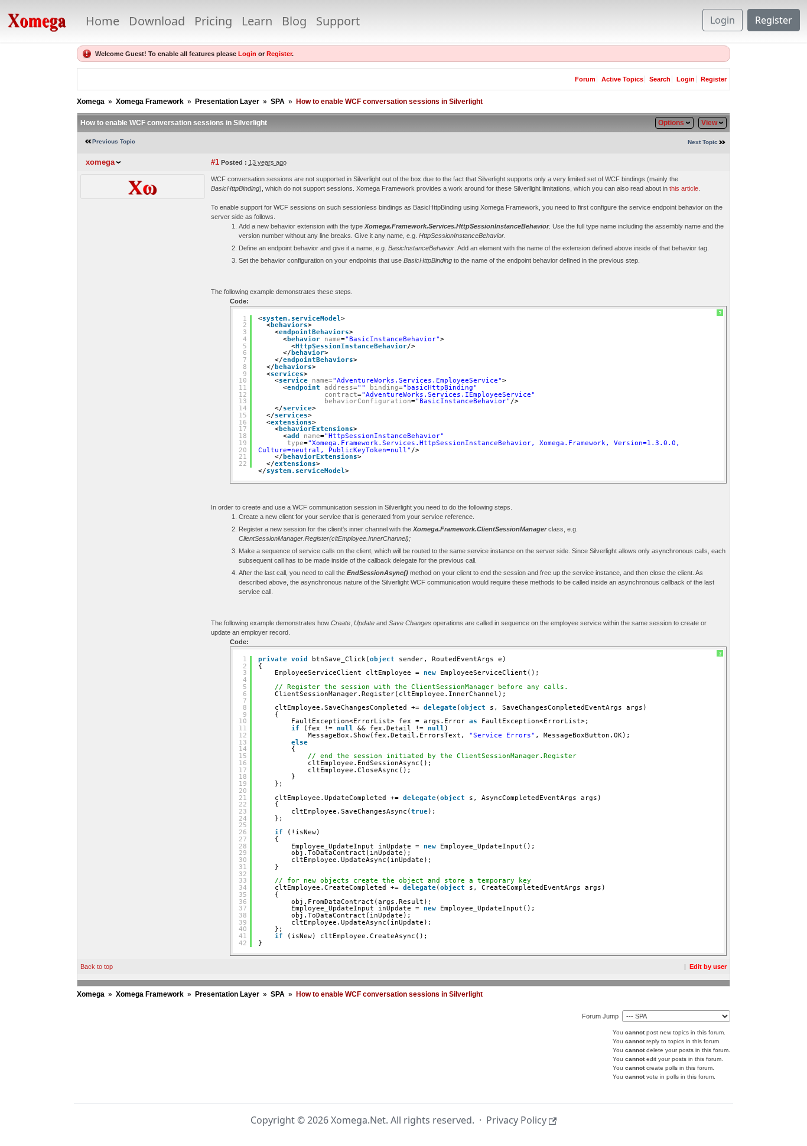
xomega (100, 162)
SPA (278, 101)
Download (157, 21)
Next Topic (703, 142)
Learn (257, 21)
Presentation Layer (227, 101)
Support (338, 21)
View (709, 123)
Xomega (91, 101)
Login (722, 20)
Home (102, 21)
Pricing (213, 21)
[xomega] (142, 186)
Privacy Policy (516, 1120)
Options (671, 123)
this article (683, 188)
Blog (294, 21)
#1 (215, 162)
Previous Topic (113, 141)
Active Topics (622, 79)
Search (660, 79)
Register (773, 20)
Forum (585, 79)
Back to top (96, 966)
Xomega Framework (150, 101)
